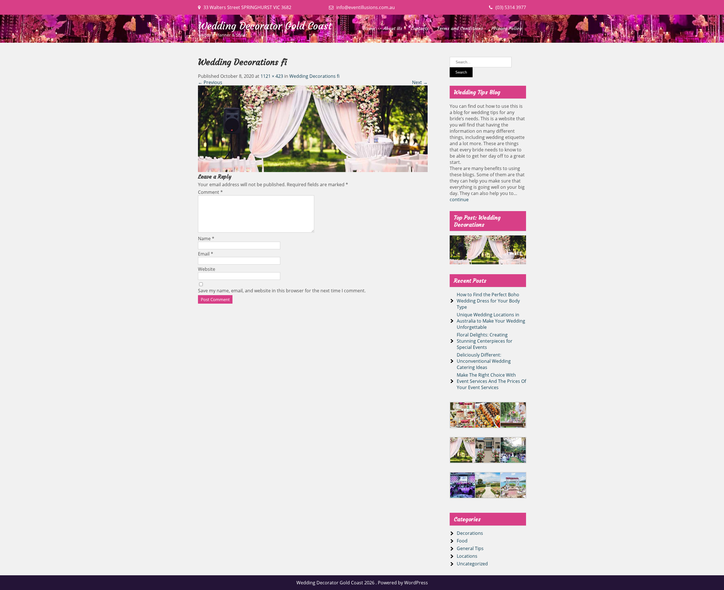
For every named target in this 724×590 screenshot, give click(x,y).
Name (206, 238)
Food (462, 541)
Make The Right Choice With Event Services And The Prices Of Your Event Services (491, 381)
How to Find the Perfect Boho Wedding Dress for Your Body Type (488, 300)
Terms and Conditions (460, 28)
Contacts (420, 28)
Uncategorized (472, 564)
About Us (392, 28)
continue (459, 199)
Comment (210, 192)
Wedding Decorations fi (314, 76)
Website (206, 269)
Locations (467, 556)
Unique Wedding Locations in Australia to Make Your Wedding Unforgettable (491, 321)
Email (205, 254)
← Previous (210, 82)
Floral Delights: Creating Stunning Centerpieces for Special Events (484, 341)
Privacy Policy (507, 28)
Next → (420, 82)
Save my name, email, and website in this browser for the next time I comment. (282, 291)
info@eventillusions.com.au (365, 7)
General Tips (470, 548)
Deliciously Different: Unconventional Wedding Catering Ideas (484, 361)
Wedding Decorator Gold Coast (265, 26)
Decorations (470, 533)
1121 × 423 (271, 76)
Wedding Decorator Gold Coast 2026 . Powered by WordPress (362, 583)
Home (369, 28)
